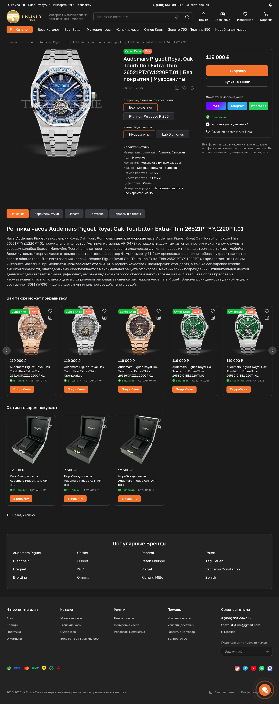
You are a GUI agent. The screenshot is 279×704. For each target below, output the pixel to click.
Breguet (19, 569)
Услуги (119, 609)
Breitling (20, 577)
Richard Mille (152, 577)
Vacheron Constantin (222, 569)
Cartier (82, 553)
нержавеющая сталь (84, 264)
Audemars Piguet (30, 238)
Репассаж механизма (129, 632)
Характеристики (46, 214)
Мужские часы (71, 618)
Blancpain (21, 561)
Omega (83, 577)
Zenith (210, 577)
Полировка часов (126, 625)
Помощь (174, 609)
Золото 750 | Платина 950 (79, 638)
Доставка (96, 214)
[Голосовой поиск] (177, 16)
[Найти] (187, 16)
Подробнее (22, 389)
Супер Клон (69, 632)
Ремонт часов (124, 618)
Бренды (12, 625)
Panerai (147, 553)
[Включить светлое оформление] (270, 5)
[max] (270, 668)
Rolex (210, 553)
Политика (14, 632)
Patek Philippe (153, 561)
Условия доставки (181, 625)
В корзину (237, 71)
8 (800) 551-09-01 (167, 5)
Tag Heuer (214, 561)
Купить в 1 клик (237, 82)
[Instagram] (237, 668)
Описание (18, 214)
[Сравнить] (177, 88)
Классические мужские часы (130, 238)
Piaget (146, 569)
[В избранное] (184, 88)
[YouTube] (253, 668)
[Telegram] (245, 668)
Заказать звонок (197, 5)
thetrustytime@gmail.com (240, 625)
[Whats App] (261, 668)
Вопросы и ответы (127, 214)
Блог (10, 618)
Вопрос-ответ (178, 638)
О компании (15, 638)
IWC (80, 569)
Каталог (67, 609)
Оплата (74, 214)
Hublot (82, 561)
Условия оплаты (179, 618)
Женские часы (70, 625)
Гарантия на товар (181, 632)
